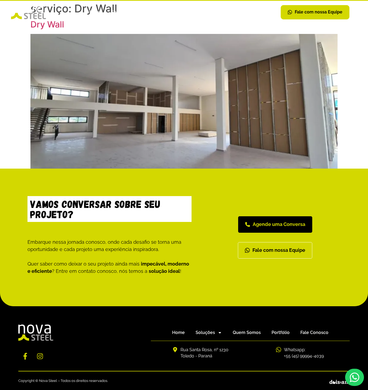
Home (94, 12)
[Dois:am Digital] (339, 382)
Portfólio (196, 12)
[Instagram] (40, 356)
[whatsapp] (354, 377)
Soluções (120, 12)
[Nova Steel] (28, 12)
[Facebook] (25, 356)
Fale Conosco (230, 12)
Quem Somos (162, 12)
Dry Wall (47, 24)
